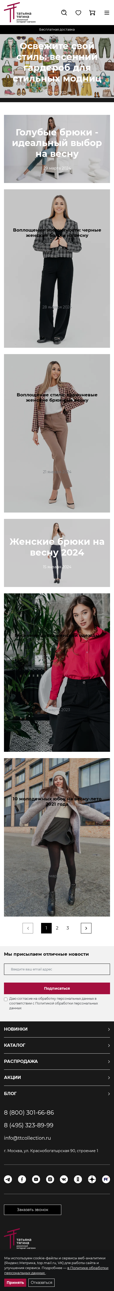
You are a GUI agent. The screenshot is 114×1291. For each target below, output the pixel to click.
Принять (15, 1282)
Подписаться (57, 988)
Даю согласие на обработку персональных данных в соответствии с (53, 1003)
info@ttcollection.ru (27, 1138)
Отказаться (41, 1282)
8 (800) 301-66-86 (29, 1113)
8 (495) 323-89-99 (28, 1125)
